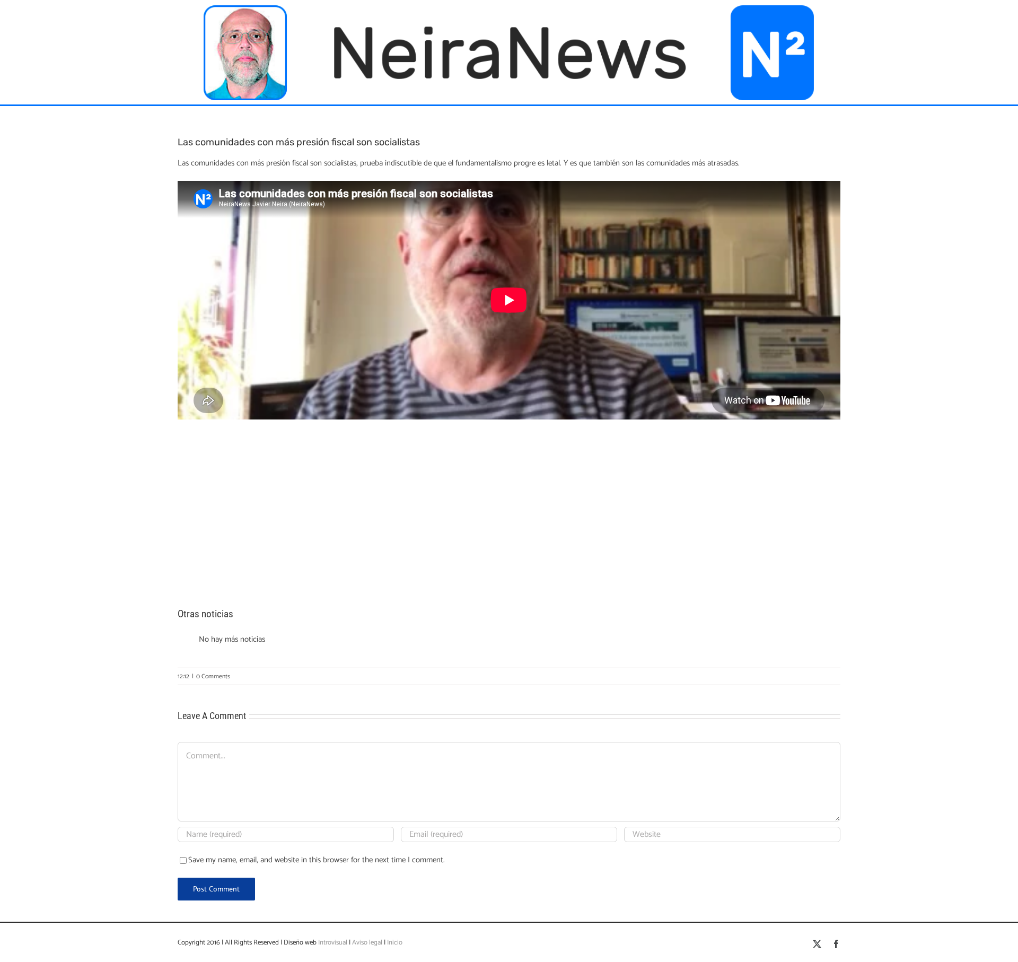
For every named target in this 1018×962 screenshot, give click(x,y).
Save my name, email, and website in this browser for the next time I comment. (316, 860)
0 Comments (213, 676)
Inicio (394, 942)
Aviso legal (367, 942)
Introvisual (332, 942)
